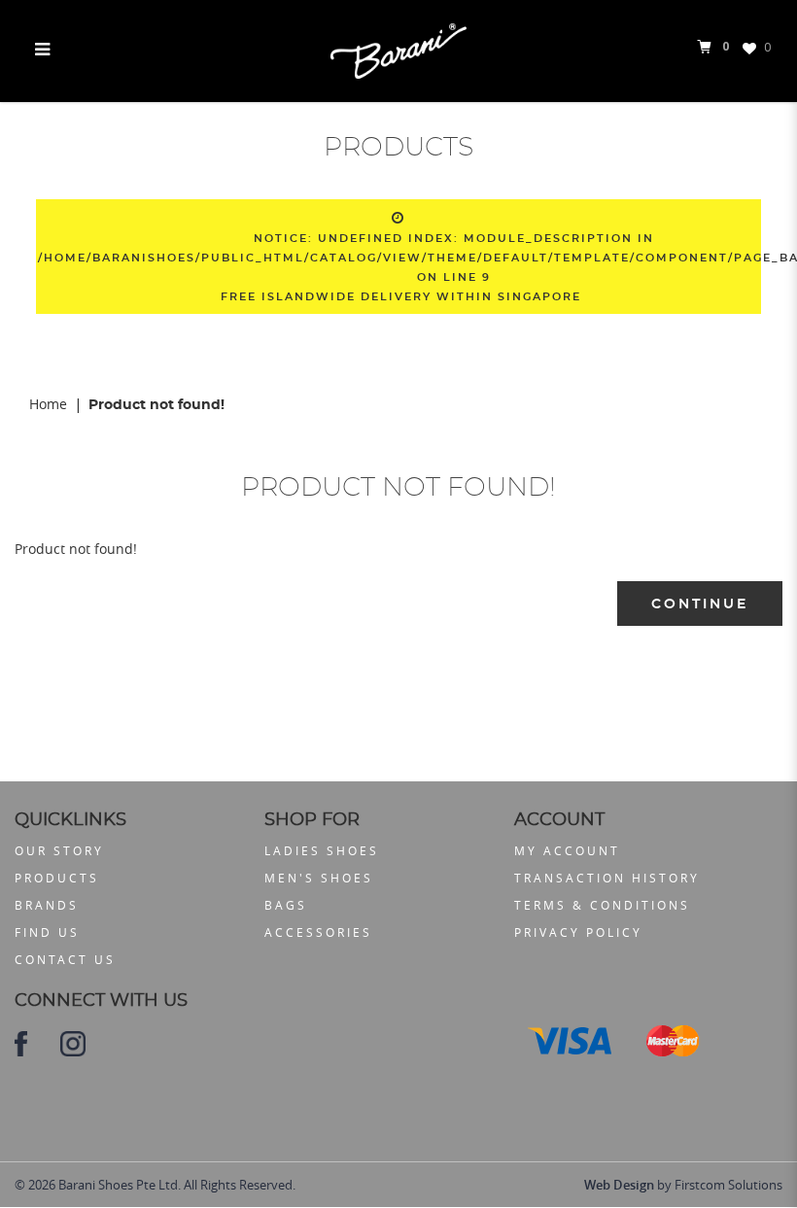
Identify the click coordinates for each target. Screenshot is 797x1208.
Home (48, 404)
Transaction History (607, 877)
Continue (699, 604)
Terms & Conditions (602, 905)
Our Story (59, 850)
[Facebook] (21, 1042)
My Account (567, 850)
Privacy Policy (578, 932)
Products (57, 877)
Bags (285, 905)
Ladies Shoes (321, 850)
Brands (47, 905)
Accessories (318, 932)
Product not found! (156, 405)
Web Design (619, 1184)
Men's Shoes (318, 877)
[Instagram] (73, 1042)
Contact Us (65, 959)
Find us (47, 932)
